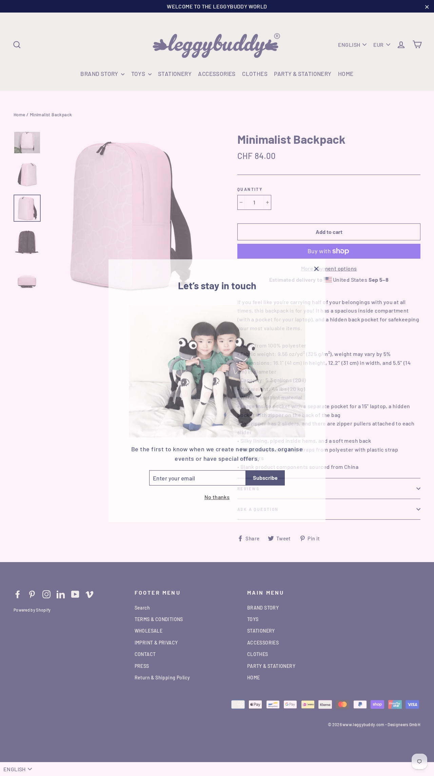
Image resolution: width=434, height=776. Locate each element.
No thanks (217, 494)
